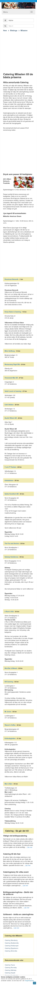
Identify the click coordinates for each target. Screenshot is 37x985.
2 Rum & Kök (9, 611)
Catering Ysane (10, 965)
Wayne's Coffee (10, 725)
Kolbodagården (10, 738)
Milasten (24, 30)
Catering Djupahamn (11, 948)
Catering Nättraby (10, 970)
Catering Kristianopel (11, 946)
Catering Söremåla (11, 951)
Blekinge (13, 30)
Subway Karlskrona (11, 557)
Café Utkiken (9, 405)
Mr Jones (8, 712)
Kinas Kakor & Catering (13, 312)
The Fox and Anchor (12, 543)
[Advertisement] (18, 50)
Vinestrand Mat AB (11, 378)
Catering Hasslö (10, 973)
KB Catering (9, 682)
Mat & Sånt (8, 784)
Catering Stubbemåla (12, 943)
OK (34, 983)
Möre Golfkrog (10, 351)
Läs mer (29, 847)
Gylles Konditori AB (11, 494)
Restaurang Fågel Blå (12, 364)
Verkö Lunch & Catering (13, 391)
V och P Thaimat (10, 467)
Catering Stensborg (11, 940)
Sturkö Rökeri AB (11, 418)
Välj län (11, 20)
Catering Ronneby (11, 967)
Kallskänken (9, 480)
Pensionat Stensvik (11, 279)
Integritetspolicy (29, 980)
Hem (5, 30)
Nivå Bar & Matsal (11, 668)
